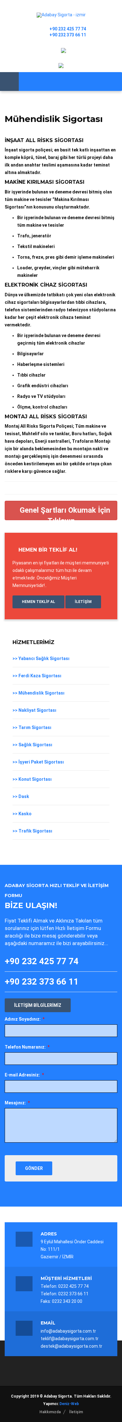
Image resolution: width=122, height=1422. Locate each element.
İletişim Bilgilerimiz (37, 1005)
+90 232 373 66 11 (67, 34)
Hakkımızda (50, 1412)
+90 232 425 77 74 (67, 28)
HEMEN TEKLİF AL (38, 602)
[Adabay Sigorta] (61, 15)
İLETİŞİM (83, 602)
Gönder (34, 1168)
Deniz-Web (69, 1404)
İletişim (76, 1412)
